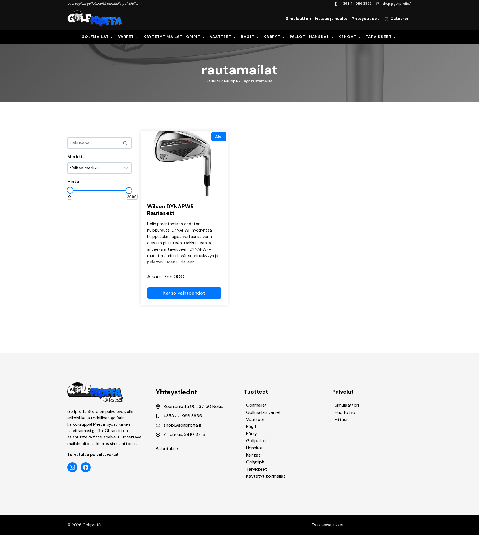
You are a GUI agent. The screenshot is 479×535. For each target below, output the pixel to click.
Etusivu (213, 80)
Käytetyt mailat (163, 36)
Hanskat (319, 36)
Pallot (297, 36)
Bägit (247, 36)
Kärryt (272, 36)
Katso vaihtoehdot (184, 293)
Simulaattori (298, 18)
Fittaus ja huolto (331, 18)
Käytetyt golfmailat (265, 476)
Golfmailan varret (263, 412)
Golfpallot (256, 440)
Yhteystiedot (365, 18)
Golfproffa (92, 525)
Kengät (347, 36)
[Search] (125, 142)
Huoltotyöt (346, 412)
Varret (126, 36)
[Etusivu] (95, 18)
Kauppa (231, 80)
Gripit (193, 36)
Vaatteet (220, 36)
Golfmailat (95, 36)
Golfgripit (255, 462)
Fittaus (342, 419)
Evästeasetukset (328, 525)
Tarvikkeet (379, 36)
